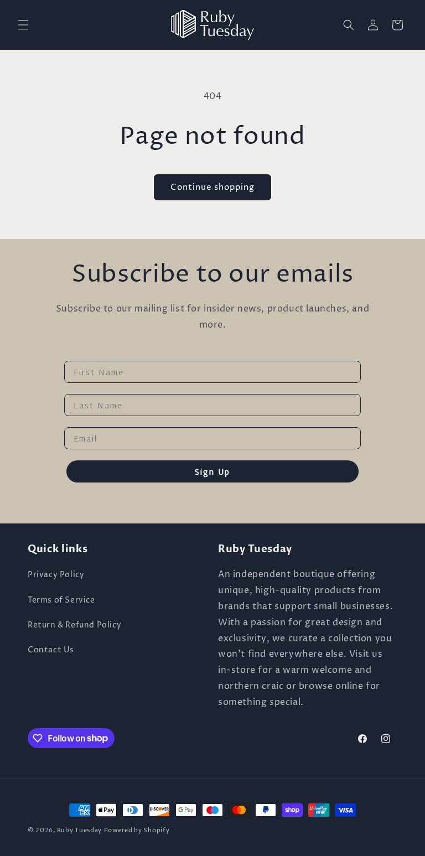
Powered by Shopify (137, 830)
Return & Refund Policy (74, 625)
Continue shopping (212, 187)
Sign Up (212, 471)
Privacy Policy (56, 574)
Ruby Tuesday (79, 830)
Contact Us (51, 650)
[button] (23, 25)
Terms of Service (61, 600)
